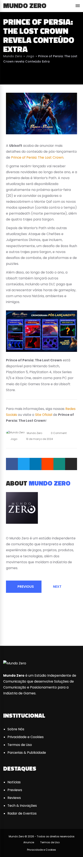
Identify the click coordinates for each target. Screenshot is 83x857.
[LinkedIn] (36, 464)
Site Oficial (43, 414)
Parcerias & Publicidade (26, 752)
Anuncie (28, 842)
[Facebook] (12, 464)
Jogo (30, 56)
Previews (14, 790)
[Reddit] (47, 464)
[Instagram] (23, 531)
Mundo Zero (24, 5)
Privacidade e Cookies (25, 737)
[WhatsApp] (59, 464)
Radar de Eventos (22, 813)
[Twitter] (24, 464)
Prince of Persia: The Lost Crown (37, 157)
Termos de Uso (19, 745)
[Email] (71, 464)
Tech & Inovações (22, 805)
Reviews (14, 798)
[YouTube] (18, 531)
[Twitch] (75, 630)
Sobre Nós (15, 729)
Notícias (14, 782)
